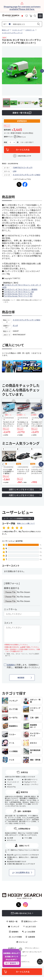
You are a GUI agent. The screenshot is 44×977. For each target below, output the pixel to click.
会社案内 (11, 948)
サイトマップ (22, 956)
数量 (5, 142)
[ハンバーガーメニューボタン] (40, 15)
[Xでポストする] (19, 184)
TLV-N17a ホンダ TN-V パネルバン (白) (19, 291)
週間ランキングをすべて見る (21, 489)
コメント (8, 622)
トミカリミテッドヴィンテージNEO (26, 174)
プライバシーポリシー (32, 948)
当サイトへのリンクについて (32, 952)
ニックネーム (10, 609)
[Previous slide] (2, 71)
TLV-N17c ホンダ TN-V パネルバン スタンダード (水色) (21, 286)
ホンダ (15, 325)
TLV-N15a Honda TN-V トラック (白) (18, 296)
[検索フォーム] (35, 16)
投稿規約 (11, 664)
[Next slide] (42, 71)
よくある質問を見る (21, 872)
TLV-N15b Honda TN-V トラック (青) (18, 294)
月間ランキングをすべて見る (21, 495)
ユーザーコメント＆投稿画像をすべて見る (17, 518)
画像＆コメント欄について (26, 523)
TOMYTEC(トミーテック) (22, 167)
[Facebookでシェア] (24, 184)
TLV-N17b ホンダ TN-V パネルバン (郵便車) (21, 289)
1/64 (14, 171)
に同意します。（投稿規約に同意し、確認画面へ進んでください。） (23, 666)
